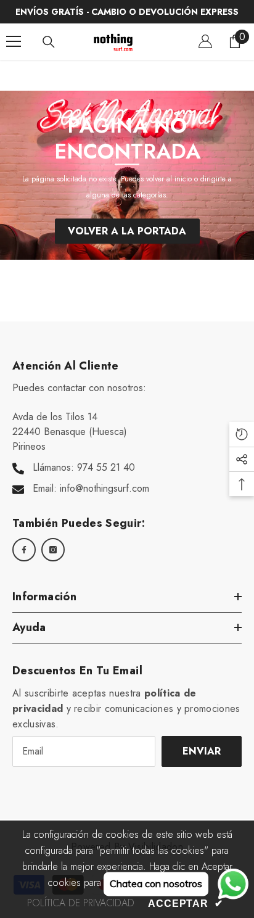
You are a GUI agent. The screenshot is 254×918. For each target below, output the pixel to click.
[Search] (48, 42)
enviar (201, 751)
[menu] (13, 41)
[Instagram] (53, 549)
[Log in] (205, 41)
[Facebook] (24, 549)
